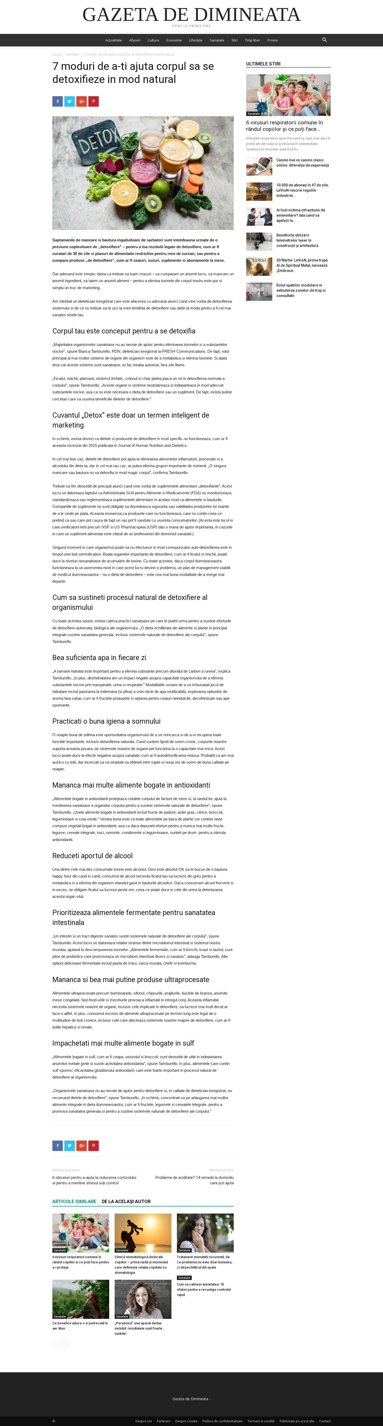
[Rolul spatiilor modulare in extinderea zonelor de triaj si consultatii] (259, 292)
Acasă (56, 54)
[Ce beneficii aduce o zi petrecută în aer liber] (80, 1299)
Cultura (153, 40)
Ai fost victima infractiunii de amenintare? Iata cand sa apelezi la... (300, 215)
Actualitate (113, 40)
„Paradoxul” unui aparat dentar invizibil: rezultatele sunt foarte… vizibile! (140, 1328)
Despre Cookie (186, 1421)
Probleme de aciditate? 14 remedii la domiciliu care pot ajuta (195, 1180)
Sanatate (217, 40)
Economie (174, 40)
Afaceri (134, 40)
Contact (325, 1421)
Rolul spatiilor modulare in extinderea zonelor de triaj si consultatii (301, 290)
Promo (273, 40)
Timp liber (252, 40)
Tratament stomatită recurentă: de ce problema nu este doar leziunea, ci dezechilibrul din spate (204, 1262)
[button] (324, 40)
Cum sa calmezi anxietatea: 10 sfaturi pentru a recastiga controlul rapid (204, 1289)
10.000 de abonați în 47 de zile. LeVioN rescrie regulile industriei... (302, 190)
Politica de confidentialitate (222, 1421)
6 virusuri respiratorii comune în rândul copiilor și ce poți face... (284, 125)
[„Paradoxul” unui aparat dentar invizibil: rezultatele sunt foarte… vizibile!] (143, 1299)
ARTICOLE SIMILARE (74, 1201)
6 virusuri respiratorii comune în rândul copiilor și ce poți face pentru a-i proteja (80, 1262)
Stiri (235, 40)
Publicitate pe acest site (297, 1421)
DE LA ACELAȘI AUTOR (126, 1201)
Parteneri (163, 1421)
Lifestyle (195, 40)
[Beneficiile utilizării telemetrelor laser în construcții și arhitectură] (259, 242)
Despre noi (143, 1421)
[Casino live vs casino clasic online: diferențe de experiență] (259, 166)
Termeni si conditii (261, 1421)
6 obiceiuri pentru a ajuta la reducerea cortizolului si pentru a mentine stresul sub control (94, 1180)
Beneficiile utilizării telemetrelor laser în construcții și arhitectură (297, 240)
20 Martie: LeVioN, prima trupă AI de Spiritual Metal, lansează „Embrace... (302, 265)
